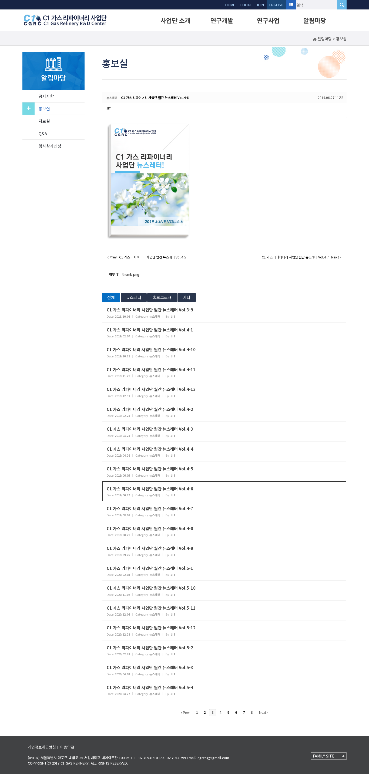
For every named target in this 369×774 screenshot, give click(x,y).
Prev (186, 713)
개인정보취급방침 (42, 747)
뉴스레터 (133, 297)
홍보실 (44, 108)
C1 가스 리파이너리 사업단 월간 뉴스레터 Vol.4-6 (155, 97)
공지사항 (46, 96)
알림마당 (314, 20)
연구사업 (268, 20)
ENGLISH (276, 4)
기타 (186, 297)
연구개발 (221, 20)
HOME (230, 4)
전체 (111, 297)
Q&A (43, 133)
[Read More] (224, 312)
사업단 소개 (175, 20)
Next (263, 713)
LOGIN (245, 4)
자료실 (44, 121)
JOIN (260, 4)
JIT (108, 108)
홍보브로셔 (162, 297)
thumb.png (130, 274)
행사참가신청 (50, 146)
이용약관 (67, 747)
